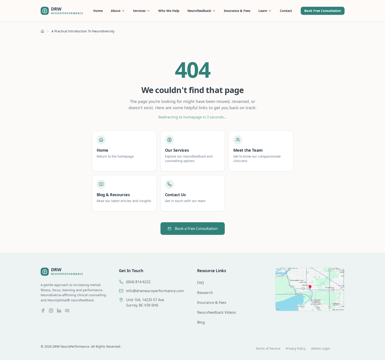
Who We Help (168, 11)
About (115, 11)
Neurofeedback (199, 11)
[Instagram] (51, 310)
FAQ (200, 282)
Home (98, 11)
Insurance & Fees (237, 11)
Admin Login (320, 348)
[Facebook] (43, 310)
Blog (201, 322)
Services (139, 11)
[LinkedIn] (59, 310)
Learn (262, 11)
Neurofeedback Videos (216, 312)
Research (205, 292)
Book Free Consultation (322, 11)
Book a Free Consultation (196, 228)
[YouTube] (67, 310)
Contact (286, 11)
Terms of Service (268, 348)
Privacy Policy (296, 348)
